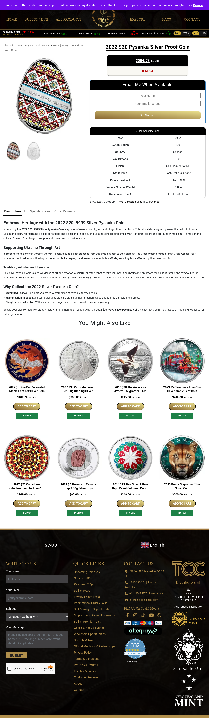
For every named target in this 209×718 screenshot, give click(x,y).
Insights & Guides (85, 671)
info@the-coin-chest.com (143, 599)
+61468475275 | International (146, 593)
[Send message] (16, 655)
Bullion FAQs (82, 590)
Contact (192, 19)
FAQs (166, 19)
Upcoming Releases (87, 572)
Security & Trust (84, 640)
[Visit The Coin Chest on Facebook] (127, 615)
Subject (11, 608)
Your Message (15, 627)
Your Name (13, 571)
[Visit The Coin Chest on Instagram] (135, 615)
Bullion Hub (36, 19)
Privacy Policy (83, 652)
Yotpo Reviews (64, 211)
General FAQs (83, 578)
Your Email (13, 590)
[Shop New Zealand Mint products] (188, 690)
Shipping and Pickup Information (95, 615)
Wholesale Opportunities (90, 634)
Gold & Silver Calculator (89, 627)
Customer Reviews (86, 677)
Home (11, 19)
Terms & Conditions (86, 658)
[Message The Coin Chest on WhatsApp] (159, 615)
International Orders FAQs (90, 603)
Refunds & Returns (86, 665)
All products (69, 19)
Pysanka (154, 201)
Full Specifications (37, 211)
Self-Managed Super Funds (91, 609)
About (78, 683)
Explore (138, 19)
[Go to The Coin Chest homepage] (188, 568)
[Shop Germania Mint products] (188, 619)
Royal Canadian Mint (130, 201)
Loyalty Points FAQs (87, 596)
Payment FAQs (83, 584)
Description (12, 211)
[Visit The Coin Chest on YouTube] (151, 615)
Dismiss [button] (198, 5)
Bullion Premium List (87, 621)
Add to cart (27, 406)
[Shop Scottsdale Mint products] (188, 649)
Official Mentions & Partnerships (94, 646)
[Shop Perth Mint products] (188, 598)
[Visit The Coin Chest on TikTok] (143, 615)
